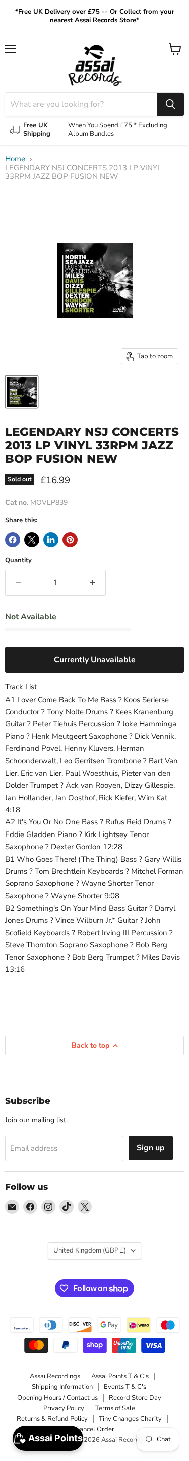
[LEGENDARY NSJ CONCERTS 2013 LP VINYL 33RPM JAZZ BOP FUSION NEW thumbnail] (22, 392)
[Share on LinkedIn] (50, 539)
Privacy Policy (63, 1408)
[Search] (170, 104)
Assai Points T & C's (120, 1376)
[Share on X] (31, 539)
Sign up (151, 1147)
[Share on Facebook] (12, 539)
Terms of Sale (115, 1408)
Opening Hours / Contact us (57, 1397)
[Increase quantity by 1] (93, 583)
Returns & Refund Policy (52, 1418)
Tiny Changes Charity (130, 1418)
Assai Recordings (55, 1376)
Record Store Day (135, 1397)
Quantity (18, 560)
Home (15, 159)
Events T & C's (125, 1387)
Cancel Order (94, 1429)
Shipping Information (62, 1387)
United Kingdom (89, 1250)
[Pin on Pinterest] (70, 539)
